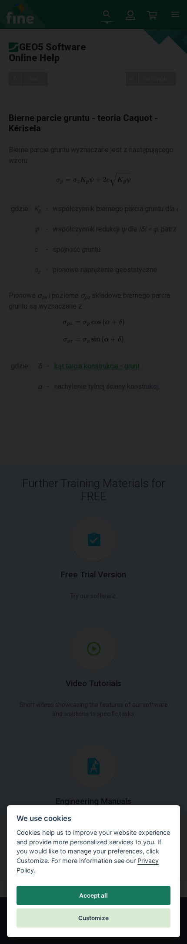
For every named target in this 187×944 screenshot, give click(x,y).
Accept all (93, 895)
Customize (93, 918)
